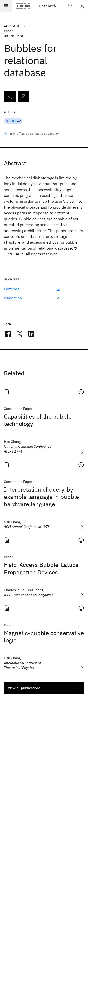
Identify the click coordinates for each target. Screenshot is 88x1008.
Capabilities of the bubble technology (38, 420)
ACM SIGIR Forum (18, 26)
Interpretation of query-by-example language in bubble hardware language (41, 497)
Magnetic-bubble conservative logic (44, 636)
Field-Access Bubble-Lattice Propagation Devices (41, 568)
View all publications (24, 688)
